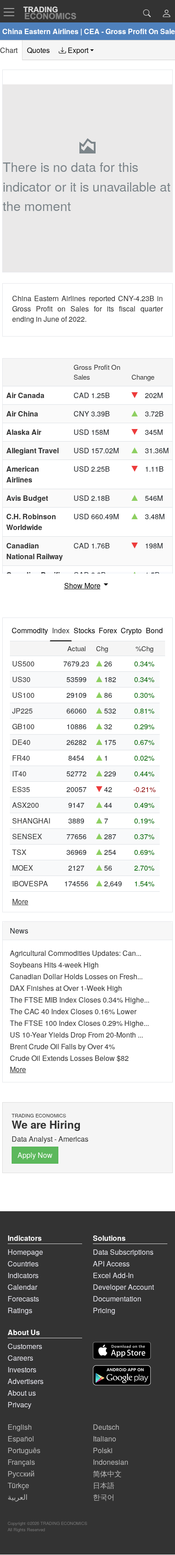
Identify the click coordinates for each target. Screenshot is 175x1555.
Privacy (19, 1404)
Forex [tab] (108, 630)
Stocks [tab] (84, 630)
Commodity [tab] (30, 630)
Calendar (22, 1287)
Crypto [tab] (131, 630)
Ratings (20, 1310)
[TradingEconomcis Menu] (11, 12)
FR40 (21, 758)
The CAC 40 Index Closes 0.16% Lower (73, 1011)
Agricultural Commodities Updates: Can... (75, 953)
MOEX (22, 868)
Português (24, 1450)
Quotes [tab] (38, 50)
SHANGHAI (31, 820)
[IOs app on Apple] (122, 1350)
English (20, 1427)
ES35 (21, 789)
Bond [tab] (154, 630)
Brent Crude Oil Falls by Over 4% (62, 1046)
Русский (21, 1473)
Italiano (104, 1438)
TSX (19, 852)
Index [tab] (61, 630)
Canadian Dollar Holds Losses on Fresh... (76, 976)
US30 (21, 679)
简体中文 (107, 1473)
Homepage (25, 1252)
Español (21, 1438)
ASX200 (25, 805)
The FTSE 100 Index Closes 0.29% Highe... (79, 1023)
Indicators (23, 1275)
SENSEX (27, 836)
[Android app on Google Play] (122, 1375)
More (20, 901)
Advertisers (26, 1381)
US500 (23, 663)
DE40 (21, 742)
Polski (103, 1450)
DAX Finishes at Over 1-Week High (66, 988)
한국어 (103, 1497)
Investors (22, 1369)
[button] (166, 14)
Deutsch (106, 1427)
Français (21, 1462)
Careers (20, 1358)
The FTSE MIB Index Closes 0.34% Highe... (79, 999)
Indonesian (110, 1462)
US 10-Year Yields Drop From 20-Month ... (76, 1034)
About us (22, 1393)
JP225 (22, 710)
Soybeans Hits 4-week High (54, 964)
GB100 (23, 726)
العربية (17, 1497)
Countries (23, 1263)
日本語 (103, 1485)
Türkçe (18, 1485)
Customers (25, 1346)
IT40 (19, 773)
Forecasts (23, 1298)
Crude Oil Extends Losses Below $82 (69, 1058)
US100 (23, 695)
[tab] (76, 50)
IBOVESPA (30, 883)
